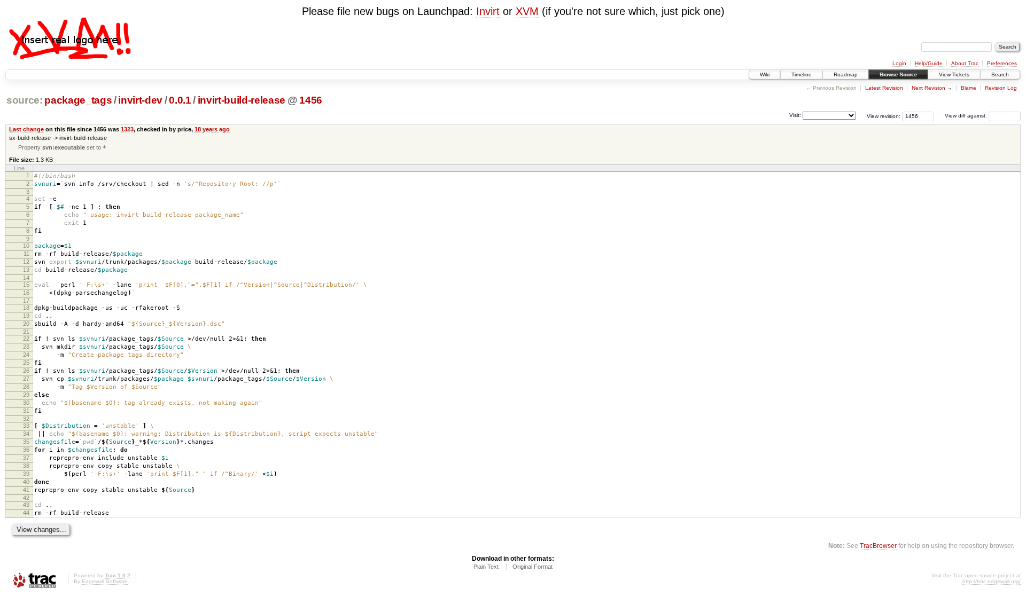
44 (26, 512)
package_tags (78, 100)
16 (26, 292)
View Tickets (954, 74)
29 (26, 394)
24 (26, 354)
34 (26, 433)
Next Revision (928, 88)
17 (26, 300)
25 (26, 362)
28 (26, 386)
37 (26, 457)
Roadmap (846, 74)
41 (26, 490)
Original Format (532, 566)
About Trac (964, 63)
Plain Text (486, 566)
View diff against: (967, 116)
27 (26, 378)
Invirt (488, 11)
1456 (310, 100)
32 (26, 418)
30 (26, 402)
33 (26, 425)
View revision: (883, 116)
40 (26, 482)
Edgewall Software (105, 581)
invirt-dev (140, 100)
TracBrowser (878, 545)
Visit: (795, 115)
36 (26, 449)
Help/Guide (929, 63)
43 (26, 504)
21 (26, 331)
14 (26, 278)
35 (26, 441)
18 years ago (212, 129)
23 (26, 346)
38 (26, 465)
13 (26, 269)
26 (26, 370)
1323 (127, 129)
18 (26, 307)
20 (26, 323)
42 (26, 498)
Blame (968, 88)
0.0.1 (180, 100)
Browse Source (898, 74)
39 (26, 473)
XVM (527, 11)
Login (899, 63)
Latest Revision (884, 88)
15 (26, 284)
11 (26, 253)
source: (24, 100)
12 (26, 261)
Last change (26, 129)
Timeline (801, 74)
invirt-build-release (241, 100)
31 (26, 410)
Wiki (765, 74)
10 (26, 245)
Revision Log (1001, 88)
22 (26, 338)
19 (26, 315)
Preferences (1002, 63)
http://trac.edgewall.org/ (991, 581)
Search (1000, 74)
